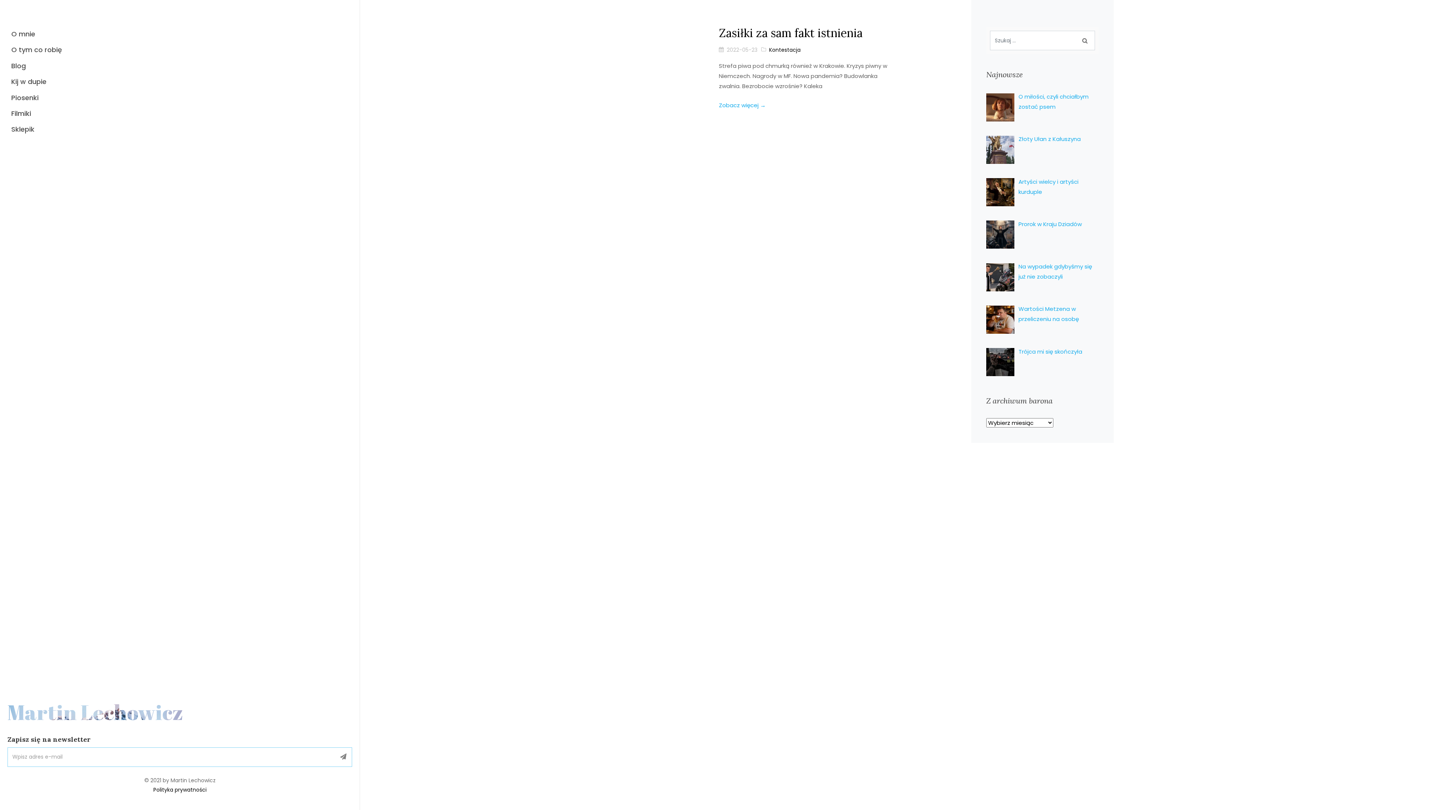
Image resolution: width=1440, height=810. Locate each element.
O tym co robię (36, 49)
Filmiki (21, 113)
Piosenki (25, 97)
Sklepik (22, 129)
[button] (343, 757)
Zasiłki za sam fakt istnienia (790, 33)
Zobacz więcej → (742, 105)
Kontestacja (785, 50)
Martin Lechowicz (95, 712)
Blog (18, 65)
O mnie (23, 34)
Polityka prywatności (180, 790)
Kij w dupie (28, 81)
